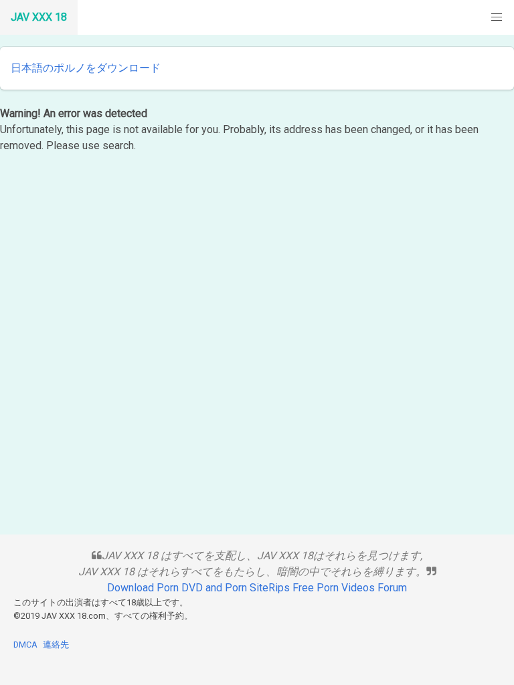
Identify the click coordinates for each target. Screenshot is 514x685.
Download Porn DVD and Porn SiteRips (198, 587)
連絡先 (56, 645)
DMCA (25, 645)
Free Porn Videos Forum (349, 587)
